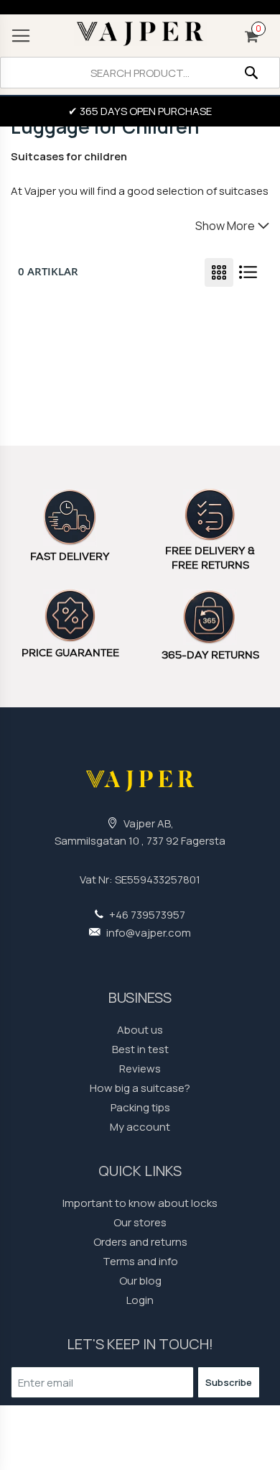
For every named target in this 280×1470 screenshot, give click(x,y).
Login (140, 1300)
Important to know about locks (140, 1203)
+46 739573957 (146, 914)
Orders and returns (140, 1241)
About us (140, 1029)
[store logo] (140, 34)
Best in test (140, 1049)
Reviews (140, 1068)
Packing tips (140, 1107)
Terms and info (140, 1261)
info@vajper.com (147, 932)
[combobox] (140, 72)
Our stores (140, 1222)
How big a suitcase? (140, 1087)
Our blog (140, 1280)
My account (140, 1126)
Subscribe (228, 1382)
